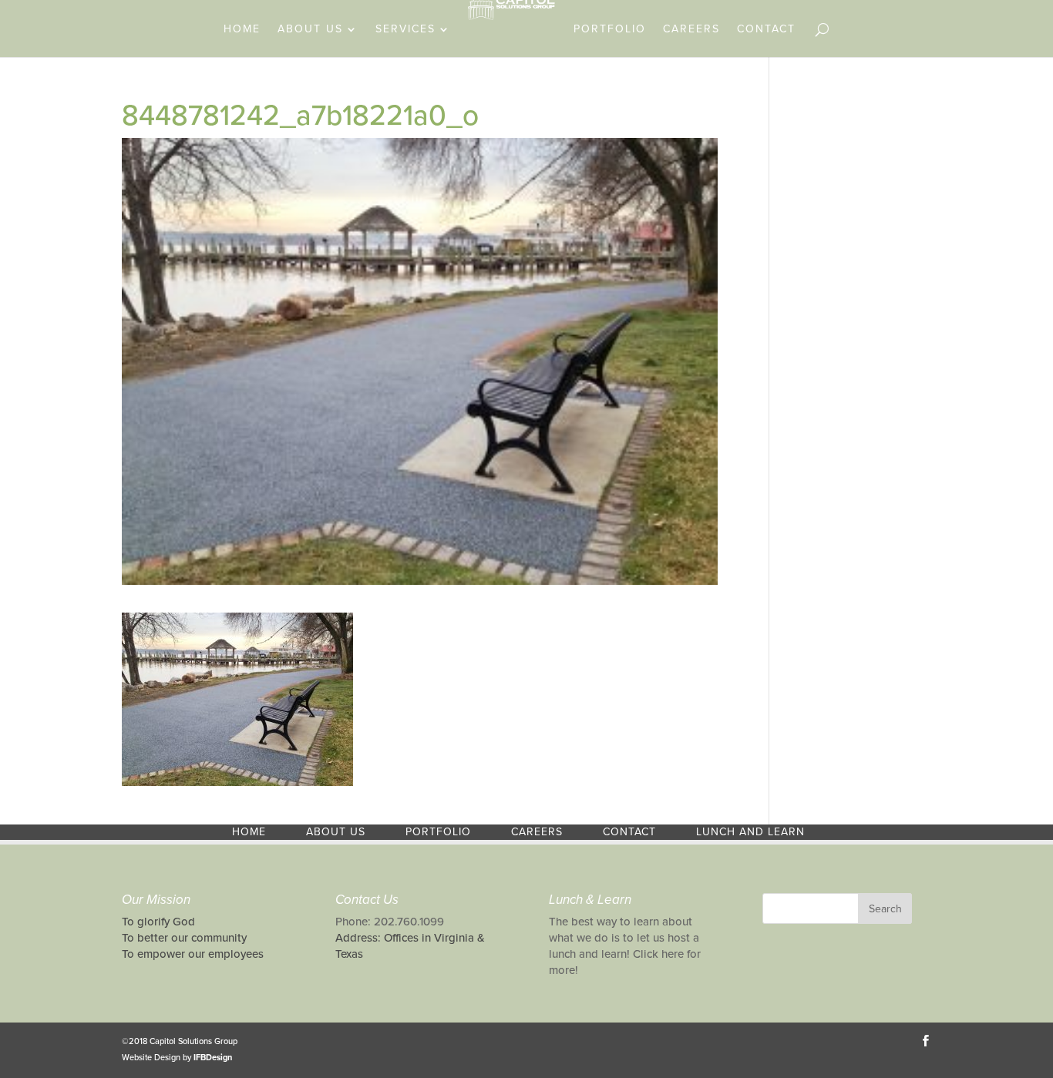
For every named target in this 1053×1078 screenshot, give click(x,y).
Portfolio (610, 29)
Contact (766, 29)
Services (405, 29)
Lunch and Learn (750, 831)
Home (242, 29)
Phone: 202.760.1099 (389, 922)
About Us (310, 29)
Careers (691, 29)
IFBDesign (212, 1058)
